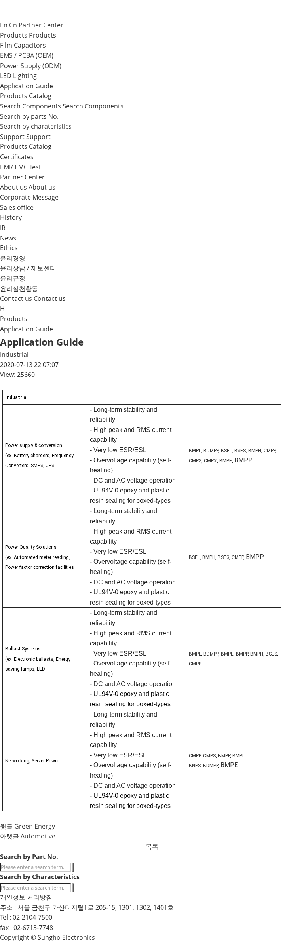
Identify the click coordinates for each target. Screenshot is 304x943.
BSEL (194, 557)
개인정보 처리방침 (26, 897)
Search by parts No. (29, 116)
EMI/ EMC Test (20, 167)
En (4, 25)
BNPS (195, 765)
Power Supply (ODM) (30, 65)
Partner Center (41, 25)
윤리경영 (12, 258)
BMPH (254, 450)
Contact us (50, 298)
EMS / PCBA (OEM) (26, 55)
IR (3, 227)
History (11, 217)
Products (42, 35)
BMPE (225, 461)
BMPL (195, 450)
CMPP (270, 450)
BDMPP (210, 450)
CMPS (195, 461)
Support (38, 136)
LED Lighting (18, 75)
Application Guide (26, 86)
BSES (240, 450)
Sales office (17, 207)
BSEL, (227, 450)
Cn (13, 25)
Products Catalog (25, 95)
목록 (152, 846)
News (8, 238)
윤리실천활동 (19, 288)
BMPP (243, 460)
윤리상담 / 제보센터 (28, 268)
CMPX (210, 461)
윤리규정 (12, 278)
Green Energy (34, 826)
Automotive (38, 836)
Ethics (9, 247)
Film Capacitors (23, 45)
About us (41, 187)
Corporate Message (29, 197)
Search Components (93, 106)
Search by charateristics (36, 126)
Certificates (17, 156)
